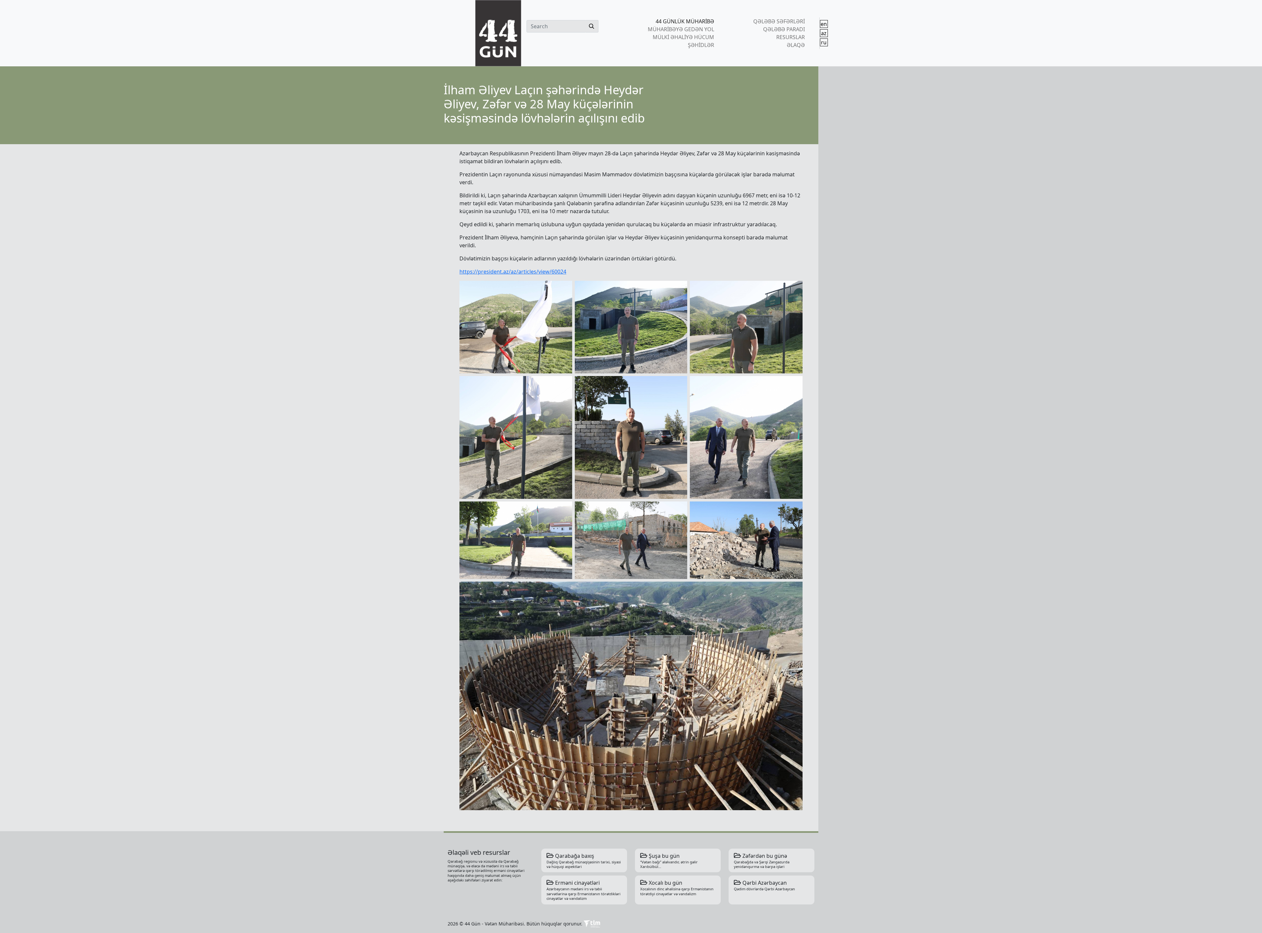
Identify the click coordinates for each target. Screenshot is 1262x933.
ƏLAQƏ (796, 45)
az (824, 33)
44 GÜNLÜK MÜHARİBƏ (685, 21)
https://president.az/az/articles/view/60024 (512, 271)
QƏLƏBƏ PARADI (784, 29)
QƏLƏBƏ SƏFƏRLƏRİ (779, 21)
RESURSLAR (790, 37)
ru (824, 42)
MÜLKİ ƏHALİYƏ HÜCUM (683, 37)
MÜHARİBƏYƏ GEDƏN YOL (681, 29)
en (824, 24)
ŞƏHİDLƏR (701, 45)
